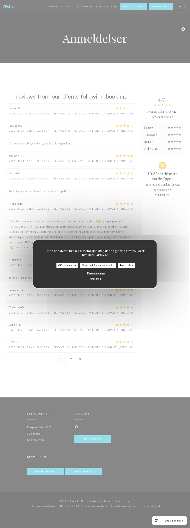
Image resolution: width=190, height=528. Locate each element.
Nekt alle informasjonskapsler (98, 265)
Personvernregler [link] (96, 273)
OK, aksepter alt (67, 265)
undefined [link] (95, 278)
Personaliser (126, 265)
